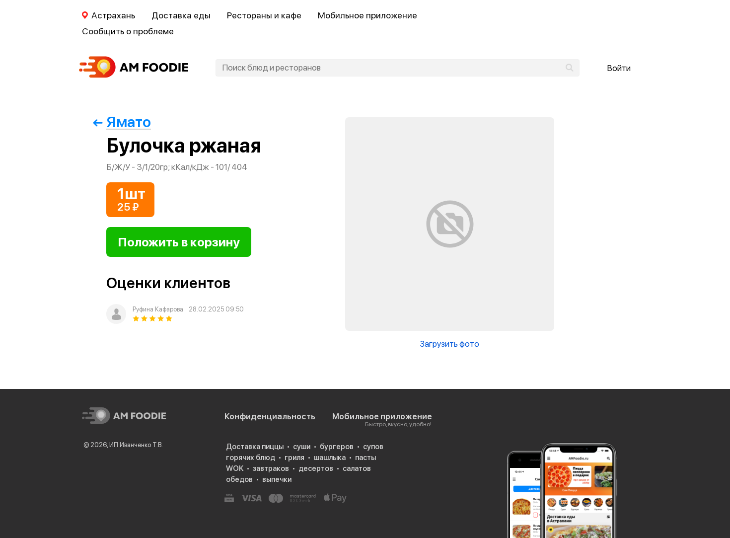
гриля (294, 457)
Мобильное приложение (367, 15)
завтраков (271, 468)
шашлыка (330, 457)
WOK (234, 468)
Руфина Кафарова (158, 309)
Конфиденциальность (269, 416)
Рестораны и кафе (264, 15)
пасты (365, 457)
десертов (315, 468)
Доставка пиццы (255, 446)
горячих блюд (250, 457)
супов (373, 446)
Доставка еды (181, 15)
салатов (357, 468)
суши (301, 446)
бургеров (337, 446)
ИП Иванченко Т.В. (136, 445)
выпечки (277, 479)
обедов (239, 479)
